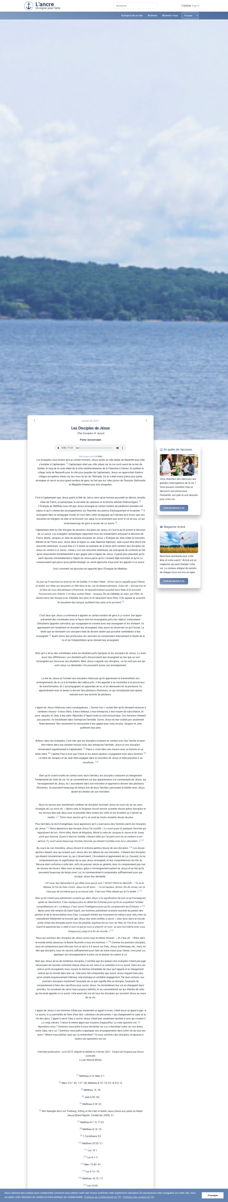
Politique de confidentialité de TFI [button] (102, 1197)
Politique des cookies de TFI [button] (138, 1197)
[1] (67, 463)
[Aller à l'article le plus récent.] (29, 5)
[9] (145, 753)
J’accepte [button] (213, 1195)
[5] (123, 601)
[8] (49, 753)
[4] (116, 522)
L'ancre (45, 4)
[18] (109, 942)
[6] (50, 635)
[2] (140, 501)
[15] (140, 891)
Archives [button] (152, 15)
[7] (84, 748)
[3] (142, 510)
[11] (58, 816)
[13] (142, 840)
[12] (47, 828)
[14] (130, 847)
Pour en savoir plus (173, 508)
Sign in (195, 5)
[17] (111, 930)
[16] (143, 906)
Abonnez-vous (170, 15)
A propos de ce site (132, 15)
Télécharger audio (86, 456)
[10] (96, 762)
